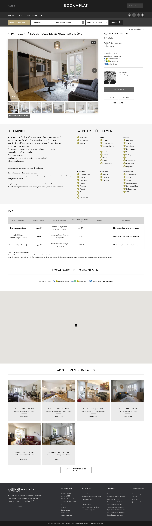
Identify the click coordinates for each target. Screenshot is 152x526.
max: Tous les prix (94, 22)
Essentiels (135, 499)
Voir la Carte (118, 103)
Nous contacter (34, 15)
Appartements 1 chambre (115, 507)
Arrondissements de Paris (115, 502)
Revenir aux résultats (136, 29)
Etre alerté (119, 89)
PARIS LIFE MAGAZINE (138, 489)
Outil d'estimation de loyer (91, 507)
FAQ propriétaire (87, 499)
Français (11, 6)
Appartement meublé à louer (91, 496)
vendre (20, 15)
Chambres (37, 22)
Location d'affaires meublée (116, 496)
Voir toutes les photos (18, 116)
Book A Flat (76, 7)
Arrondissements (63, 22)
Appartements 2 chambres (115, 510)
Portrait (134, 496)
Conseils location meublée (90, 502)
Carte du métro (108, 281)
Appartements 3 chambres (115, 512)
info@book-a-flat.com (68, 501)
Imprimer (125, 97)
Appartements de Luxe (114, 504)
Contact (63, 505)
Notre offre (85, 494)
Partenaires (65, 513)
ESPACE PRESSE (67, 515)
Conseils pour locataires (115, 515)
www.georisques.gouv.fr (15, 179)
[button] (94, 70)
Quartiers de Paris (113, 499)
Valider (114, 22)
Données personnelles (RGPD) (94, 523)
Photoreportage (137, 494)
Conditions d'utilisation (74, 523)
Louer (10, 15)
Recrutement (65, 510)
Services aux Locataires (115, 494)
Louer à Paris (86, 504)
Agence (63, 507)
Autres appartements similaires (76, 470)
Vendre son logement (89, 510)
